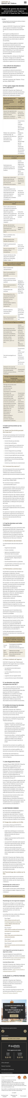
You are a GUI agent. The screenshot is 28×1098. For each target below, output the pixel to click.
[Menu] (25, 2)
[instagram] (25, 1031)
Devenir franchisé (5, 1066)
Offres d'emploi (5, 1062)
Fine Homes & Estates (7, 1073)
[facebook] (2, 1031)
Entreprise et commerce (7, 1069)
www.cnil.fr (6, 518)
